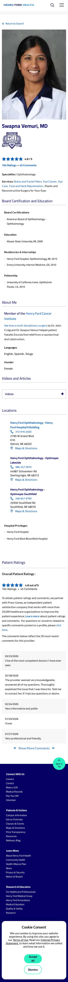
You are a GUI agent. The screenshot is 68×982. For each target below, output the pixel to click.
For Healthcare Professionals (21, 891)
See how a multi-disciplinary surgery (25, 325)
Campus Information (16, 815)
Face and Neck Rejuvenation (26, 186)
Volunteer (11, 800)
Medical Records (14, 791)
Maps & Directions (25, 448)
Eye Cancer (50, 181)
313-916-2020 (23, 431)
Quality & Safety (14, 908)
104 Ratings (9, 165)
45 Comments (28, 165)
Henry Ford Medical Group (19, 896)
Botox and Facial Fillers (28, 181)
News (9, 868)
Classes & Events (15, 823)
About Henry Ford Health (18, 855)
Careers (10, 779)
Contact (10, 783)
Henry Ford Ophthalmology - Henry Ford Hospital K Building (31, 425)
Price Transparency (15, 832)
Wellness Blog (13, 840)
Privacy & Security (15, 872)
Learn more (32, 616)
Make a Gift (12, 787)
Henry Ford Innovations (18, 900)
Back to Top (59, 765)
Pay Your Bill (12, 795)
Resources (11, 836)
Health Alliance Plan (16, 864)
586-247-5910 (23, 467)
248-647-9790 (23, 498)
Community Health (15, 859)
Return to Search (14, 23)
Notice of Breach (14, 876)
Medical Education (15, 904)
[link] (19, 5)
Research (11, 912)
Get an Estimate (14, 819)
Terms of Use (20, 939)
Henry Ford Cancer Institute (28, 316)
